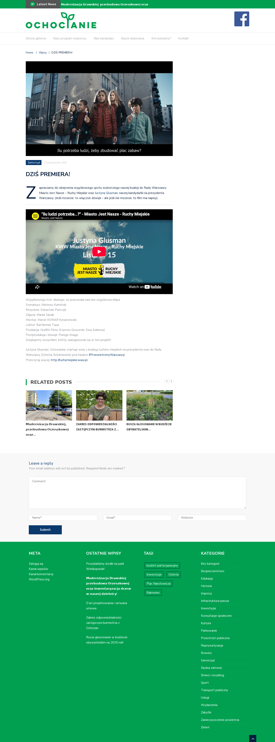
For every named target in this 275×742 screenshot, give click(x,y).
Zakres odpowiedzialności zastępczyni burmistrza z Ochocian (103, 623)
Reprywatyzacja (212, 645)
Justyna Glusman (106, 193)
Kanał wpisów (38, 569)
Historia (206, 586)
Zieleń (205, 727)
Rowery (206, 653)
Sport (205, 683)
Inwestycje (154, 575)
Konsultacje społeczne (216, 616)
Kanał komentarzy (41, 574)
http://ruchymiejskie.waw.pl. (69, 360)
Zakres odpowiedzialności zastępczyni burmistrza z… (97, 426)
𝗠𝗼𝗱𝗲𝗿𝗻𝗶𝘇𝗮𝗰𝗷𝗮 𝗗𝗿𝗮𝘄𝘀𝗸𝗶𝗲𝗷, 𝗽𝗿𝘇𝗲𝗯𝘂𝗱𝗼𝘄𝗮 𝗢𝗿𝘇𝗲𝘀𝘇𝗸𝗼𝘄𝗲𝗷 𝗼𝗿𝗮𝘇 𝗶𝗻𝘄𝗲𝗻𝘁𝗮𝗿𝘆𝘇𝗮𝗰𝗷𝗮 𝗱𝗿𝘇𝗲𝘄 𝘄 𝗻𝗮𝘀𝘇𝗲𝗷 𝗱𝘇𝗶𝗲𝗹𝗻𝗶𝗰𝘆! (104, 7)
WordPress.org (39, 579)
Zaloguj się (36, 564)
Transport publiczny (214, 690)
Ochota (174, 575)
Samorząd (34, 162)
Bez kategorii (210, 564)
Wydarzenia (209, 705)
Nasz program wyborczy (69, 38)
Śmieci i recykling (212, 675)
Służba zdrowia (211, 668)
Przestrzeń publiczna (215, 638)
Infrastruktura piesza (215, 601)
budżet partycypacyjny (162, 565)
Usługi (205, 698)
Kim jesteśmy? (161, 38)
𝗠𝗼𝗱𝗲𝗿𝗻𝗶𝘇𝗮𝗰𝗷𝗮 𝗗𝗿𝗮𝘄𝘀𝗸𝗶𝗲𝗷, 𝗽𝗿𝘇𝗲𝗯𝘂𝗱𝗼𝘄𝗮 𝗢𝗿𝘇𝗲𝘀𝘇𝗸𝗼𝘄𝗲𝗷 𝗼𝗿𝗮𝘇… (47, 429)
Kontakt (183, 38)
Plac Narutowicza (159, 584)
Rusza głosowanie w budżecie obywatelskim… (149, 426)
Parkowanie (209, 631)
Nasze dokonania (132, 38)
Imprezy (206, 593)
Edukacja (207, 579)
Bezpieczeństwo (212, 571)
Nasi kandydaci (104, 38)
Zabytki (206, 712)
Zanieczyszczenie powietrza (220, 720)
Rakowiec (153, 593)
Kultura (206, 623)
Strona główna (36, 38)
